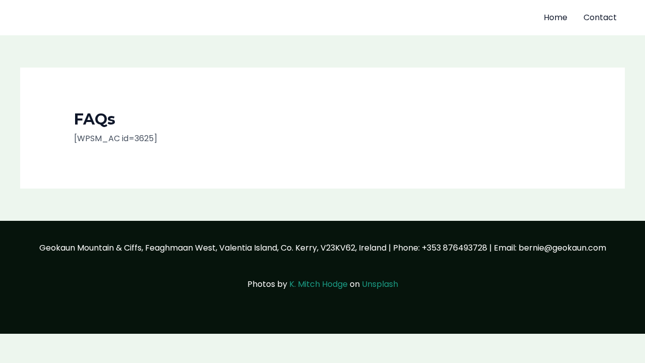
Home (555, 17)
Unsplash (380, 284)
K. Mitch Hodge (318, 284)
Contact (600, 17)
